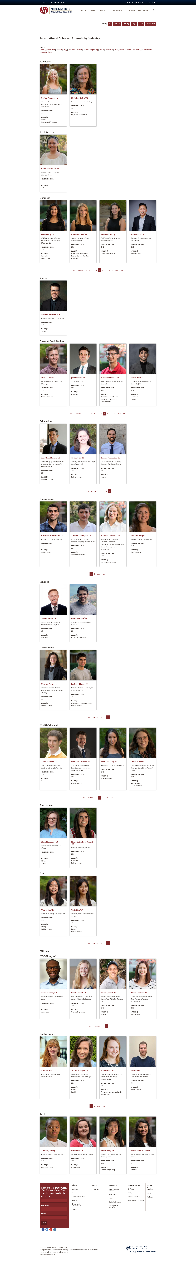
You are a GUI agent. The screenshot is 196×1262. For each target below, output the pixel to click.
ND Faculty (131, 1189)
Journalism (128, 50)
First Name (45, 1197)
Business (59, 50)
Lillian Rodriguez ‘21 (140, 535)
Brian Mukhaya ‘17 (49, 992)
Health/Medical (119, 50)
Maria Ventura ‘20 (139, 992)
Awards (74, 1200)
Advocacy (43, 50)
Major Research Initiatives (114, 1190)
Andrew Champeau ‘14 (81, 535)
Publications (113, 1194)
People (93, 10)
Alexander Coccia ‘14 (140, 1070)
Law (134, 50)
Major (134, 24)
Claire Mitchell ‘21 (139, 761)
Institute (75, 1189)
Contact (74, 1193)
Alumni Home (151, 24)
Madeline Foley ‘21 (79, 98)
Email (43, 1214)
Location (117, 24)
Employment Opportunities (76, 1205)
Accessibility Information (48, 1255)
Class (141, 24)
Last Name (45, 1205)
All (109, 24)
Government (109, 50)
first (74, 270)
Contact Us (64, 1252)
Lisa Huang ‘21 (107, 1150)
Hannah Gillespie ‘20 (110, 535)
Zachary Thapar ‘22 (79, 684)
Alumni (93, 1193)
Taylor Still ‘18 (77, 458)
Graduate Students (115, 1202)
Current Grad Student (75, 50)
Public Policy (44, 52)
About (83, 10)
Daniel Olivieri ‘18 (49, 377)
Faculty (111, 1198)
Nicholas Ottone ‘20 (110, 377)
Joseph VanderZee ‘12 (110, 458)
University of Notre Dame (59, 1247)
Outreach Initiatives (78, 1196)
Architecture (51, 50)
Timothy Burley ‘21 (49, 1150)
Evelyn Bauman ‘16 (49, 98)
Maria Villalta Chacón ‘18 (142, 1150)
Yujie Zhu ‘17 (77, 910)
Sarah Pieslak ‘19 (78, 992)
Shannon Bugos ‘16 (79, 1070)
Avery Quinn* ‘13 (108, 992)
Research (104, 10)
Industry (126, 24)
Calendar (131, 10)
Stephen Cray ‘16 (48, 618)
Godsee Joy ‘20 (47, 234)
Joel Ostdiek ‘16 (78, 377)
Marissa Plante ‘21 (49, 684)
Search (153, 11)
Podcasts (150, 1197)
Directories (95, 1189)
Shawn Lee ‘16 (137, 234)
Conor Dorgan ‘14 (79, 618)
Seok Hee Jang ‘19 (109, 761)
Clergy (65, 50)
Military (138, 50)
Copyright (43, 1247)
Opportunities (118, 10)
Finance (101, 50)
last (122, 270)
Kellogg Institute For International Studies (53, 1250)
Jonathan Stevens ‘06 (50, 458)
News (149, 1193)
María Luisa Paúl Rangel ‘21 (82, 843)
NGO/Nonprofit (147, 50)
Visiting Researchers (134, 1193)
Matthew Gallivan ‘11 (80, 761)
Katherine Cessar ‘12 (110, 1070)
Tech (50, 52)
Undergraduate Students (114, 1206)
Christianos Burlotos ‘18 (52, 535)
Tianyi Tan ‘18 (47, 910)
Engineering (94, 50)
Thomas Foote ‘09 (49, 761)
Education (86, 50)
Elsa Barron (46, 1070)
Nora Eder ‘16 (77, 1150)
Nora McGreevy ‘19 (49, 842)
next (116, 270)
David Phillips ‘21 (138, 377)
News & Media (143, 10)
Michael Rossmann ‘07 (51, 314)
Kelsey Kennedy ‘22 (109, 234)
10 (114, 413)
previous (81, 270)
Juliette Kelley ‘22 (79, 234)
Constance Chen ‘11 (50, 168)
